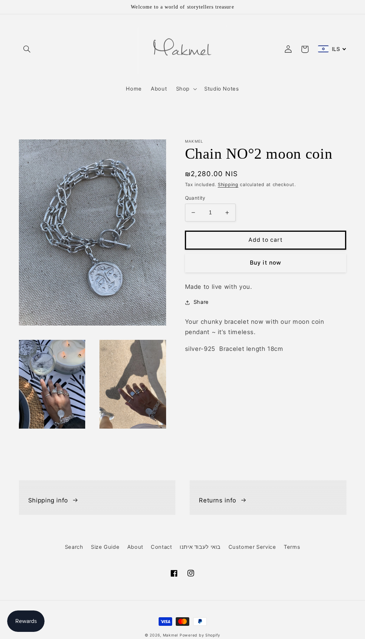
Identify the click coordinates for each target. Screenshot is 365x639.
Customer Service (252, 547)
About (135, 547)
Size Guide (105, 547)
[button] (27, 49)
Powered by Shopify (200, 635)
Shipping (228, 184)
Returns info (217, 500)
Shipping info (48, 500)
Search (74, 547)
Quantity (195, 198)
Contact (161, 547)
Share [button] (201, 302)
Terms (292, 547)
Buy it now (265, 262)
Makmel (170, 635)
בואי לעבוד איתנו (200, 547)
